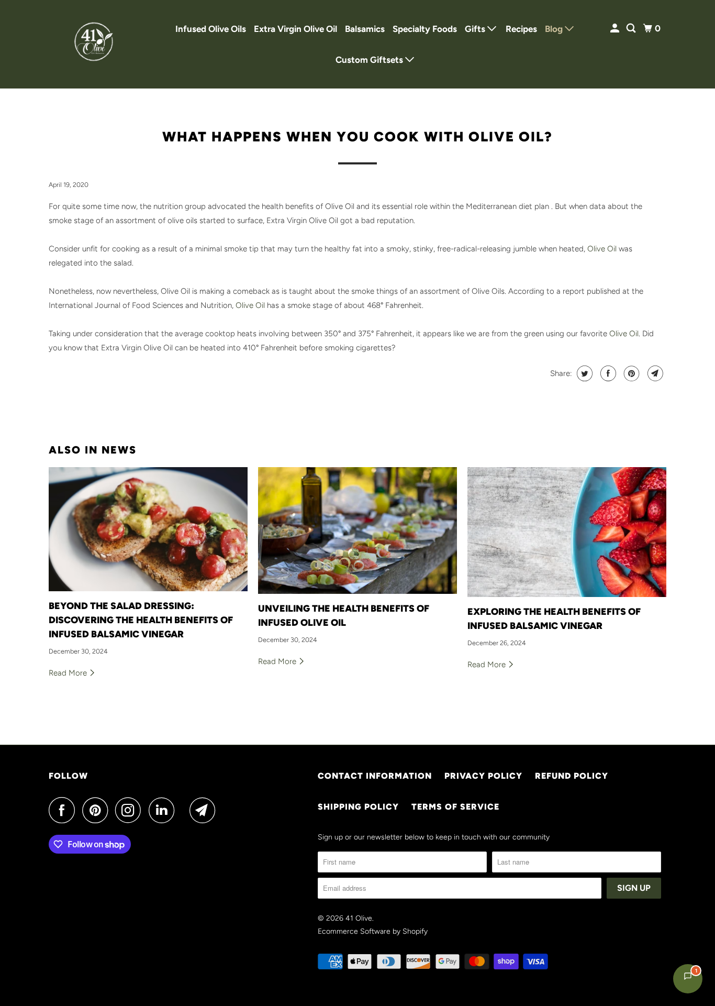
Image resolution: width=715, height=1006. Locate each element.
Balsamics (365, 29)
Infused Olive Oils (210, 29)
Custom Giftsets (370, 59)
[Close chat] (679, 749)
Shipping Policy (358, 807)
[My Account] (615, 28)
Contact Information (375, 776)
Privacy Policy (483, 776)
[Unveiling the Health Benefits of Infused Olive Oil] (357, 530)
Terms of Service (455, 807)
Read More (69, 673)
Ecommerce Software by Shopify (373, 931)
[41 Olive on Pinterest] (97, 810)
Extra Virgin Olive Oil (295, 29)
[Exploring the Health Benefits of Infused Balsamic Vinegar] (566, 532)
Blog (555, 29)
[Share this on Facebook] (607, 373)
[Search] (631, 28)
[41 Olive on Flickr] (184, 810)
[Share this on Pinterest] (630, 373)
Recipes (521, 29)
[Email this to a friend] (654, 373)
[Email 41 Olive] (205, 810)
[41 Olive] (96, 44)
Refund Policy (571, 776)
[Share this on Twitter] (583, 373)
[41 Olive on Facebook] (64, 810)
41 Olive (358, 918)
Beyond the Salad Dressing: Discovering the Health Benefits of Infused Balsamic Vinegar (141, 620)
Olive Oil (602, 248)
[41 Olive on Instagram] (131, 810)
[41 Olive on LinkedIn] (164, 810)
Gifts (476, 29)
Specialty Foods (425, 29)
